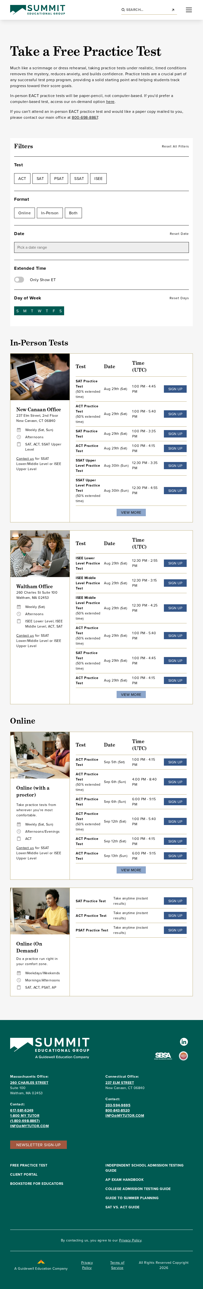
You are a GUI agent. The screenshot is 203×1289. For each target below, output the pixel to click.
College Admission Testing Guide (138, 1188)
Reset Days (179, 297)
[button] (188, 10)
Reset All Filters (175, 146)
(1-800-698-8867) (25, 1120)
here (110, 101)
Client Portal (24, 1174)
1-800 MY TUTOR (24, 1115)
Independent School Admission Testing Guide (144, 1168)
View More (131, 512)
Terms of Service (117, 1265)
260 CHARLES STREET (29, 1082)
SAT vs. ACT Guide (122, 1207)
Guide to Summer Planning (131, 1197)
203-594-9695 (117, 1105)
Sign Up (175, 388)
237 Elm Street (119, 1082)
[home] (37, 10)
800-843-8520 (117, 1110)
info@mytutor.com (29, 1125)
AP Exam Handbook (124, 1179)
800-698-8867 (85, 117)
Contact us (25, 458)
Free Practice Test (28, 1165)
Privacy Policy (130, 1240)
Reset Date (179, 233)
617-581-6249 (21, 1110)
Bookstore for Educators (36, 1183)
